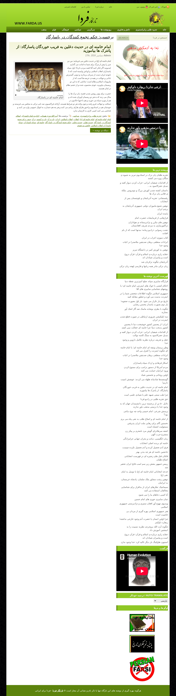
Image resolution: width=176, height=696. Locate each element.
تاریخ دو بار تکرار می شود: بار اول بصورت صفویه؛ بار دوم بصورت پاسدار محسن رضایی (144, 302)
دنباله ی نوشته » (100, 130)
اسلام (18, 115)
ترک (34, 119)
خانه (110, 7)
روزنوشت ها (106, 29)
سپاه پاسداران (30, 122)
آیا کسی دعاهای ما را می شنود (153, 494)
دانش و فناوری (123, 29)
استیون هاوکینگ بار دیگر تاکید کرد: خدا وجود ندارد (144, 542)
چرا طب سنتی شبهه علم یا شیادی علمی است (146, 394)
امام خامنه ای (100, 119)
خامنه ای (40, 122)
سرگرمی (91, 29)
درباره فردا (99, 7)
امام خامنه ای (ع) (87, 119)
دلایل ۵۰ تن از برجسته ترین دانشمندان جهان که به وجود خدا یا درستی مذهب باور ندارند (144, 405)
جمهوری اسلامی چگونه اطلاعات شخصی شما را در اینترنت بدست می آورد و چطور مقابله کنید (144, 295)
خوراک (164, 7)
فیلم (54, 29)
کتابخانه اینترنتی (70, 7)
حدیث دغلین (77, 122)
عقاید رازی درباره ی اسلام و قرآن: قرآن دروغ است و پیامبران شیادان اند (146, 536)
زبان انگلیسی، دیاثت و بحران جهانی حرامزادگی (145, 438)
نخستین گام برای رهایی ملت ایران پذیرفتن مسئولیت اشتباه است (147, 424)
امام (109, 119)
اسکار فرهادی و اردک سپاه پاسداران (150, 362)
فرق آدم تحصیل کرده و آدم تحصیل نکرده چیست (145, 447)
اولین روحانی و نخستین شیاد (154, 374)
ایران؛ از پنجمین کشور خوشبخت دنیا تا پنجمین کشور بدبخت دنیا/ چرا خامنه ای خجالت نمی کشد (145, 326)
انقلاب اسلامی (67, 119)
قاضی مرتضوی (83, 125)
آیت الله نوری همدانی (49, 115)
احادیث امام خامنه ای (30, 115)
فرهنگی (65, 29)
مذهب (43, 29)
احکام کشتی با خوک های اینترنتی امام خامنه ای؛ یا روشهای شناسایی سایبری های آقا (144, 287)
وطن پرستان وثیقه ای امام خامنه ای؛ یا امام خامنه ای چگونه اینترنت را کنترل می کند (144, 349)
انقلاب (76, 119)
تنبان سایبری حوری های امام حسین (151, 499)
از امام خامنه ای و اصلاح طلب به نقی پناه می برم (144, 418)
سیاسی (78, 29)
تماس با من (85, 7)
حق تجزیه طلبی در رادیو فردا (154, 399)
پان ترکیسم (42, 119)
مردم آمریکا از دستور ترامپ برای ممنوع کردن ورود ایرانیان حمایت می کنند (146, 368)
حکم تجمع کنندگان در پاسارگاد (58, 122)
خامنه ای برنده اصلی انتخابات (154, 443)
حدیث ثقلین (88, 122)
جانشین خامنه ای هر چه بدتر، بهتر (152, 451)
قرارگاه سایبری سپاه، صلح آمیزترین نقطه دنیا (146, 281)
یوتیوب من (141, 7)
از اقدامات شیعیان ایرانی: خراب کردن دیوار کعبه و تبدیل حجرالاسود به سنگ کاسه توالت (144, 333)
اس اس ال (153, 7)
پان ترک (51, 119)
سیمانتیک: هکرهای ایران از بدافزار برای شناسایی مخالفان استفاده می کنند (144, 488)
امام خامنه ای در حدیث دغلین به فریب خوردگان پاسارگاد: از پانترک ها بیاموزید (63, 49)
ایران (58, 119)
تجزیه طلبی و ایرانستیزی (146, 29)
